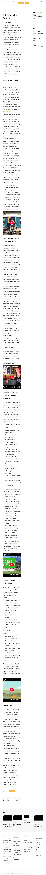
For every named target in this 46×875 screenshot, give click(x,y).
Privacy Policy (27, 854)
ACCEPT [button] (27, 2)
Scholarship (38, 859)
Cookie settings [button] (20, 2)
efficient (15, 543)
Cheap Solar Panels (38, 856)
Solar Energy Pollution (17, 799)
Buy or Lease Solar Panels (38, 852)
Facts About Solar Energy (39, 839)
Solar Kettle (27, 822)
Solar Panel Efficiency (38, 843)
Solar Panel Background (7, 799)
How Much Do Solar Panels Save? (39, 848)
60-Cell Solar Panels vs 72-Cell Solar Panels (7, 826)
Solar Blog (12, 791)
